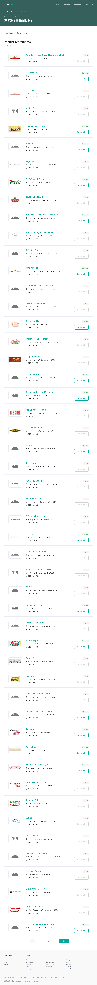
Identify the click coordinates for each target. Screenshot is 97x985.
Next (64, 941)
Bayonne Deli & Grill (34, 197)
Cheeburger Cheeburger (36, 339)
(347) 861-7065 (33, 540)
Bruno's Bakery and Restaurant (39, 232)
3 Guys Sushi (31, 73)
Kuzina (28, 818)
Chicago (68, 960)
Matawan (49, 969)
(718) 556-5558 (33, 611)
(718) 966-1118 (33, 398)
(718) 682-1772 (33, 576)
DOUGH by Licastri (34, 481)
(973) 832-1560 (33, 789)
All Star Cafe (31, 108)
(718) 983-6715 (33, 753)
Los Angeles (29, 962)
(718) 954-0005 (33, 61)
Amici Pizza (31, 144)
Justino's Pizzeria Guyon (36, 765)
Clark (27, 966)
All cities (67, 5)
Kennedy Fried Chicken (36, 782)
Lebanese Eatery (33, 871)
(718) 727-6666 (33, 842)
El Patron (29, 534)
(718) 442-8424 (33, 328)
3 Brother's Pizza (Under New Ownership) (44, 55)
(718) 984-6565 (33, 345)
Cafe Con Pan (31, 250)
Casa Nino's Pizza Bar (35, 303)
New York (13, 11)
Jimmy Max (30, 747)
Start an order (81, 61)
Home (58, 5)
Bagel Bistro (31, 161)
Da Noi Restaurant (34, 427)
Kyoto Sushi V (31, 835)
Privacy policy (23, 977)
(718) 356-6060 (33, 150)
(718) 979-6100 (33, 736)
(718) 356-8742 (33, 665)
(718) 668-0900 (33, 594)
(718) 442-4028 (33, 274)
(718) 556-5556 (33, 878)
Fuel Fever (30, 676)
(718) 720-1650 (33, 434)
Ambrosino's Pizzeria (35, 126)
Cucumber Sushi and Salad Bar (39, 392)
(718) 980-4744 (33, 824)
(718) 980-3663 (33, 913)
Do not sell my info (57, 977)
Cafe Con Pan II (32, 268)
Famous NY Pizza (33, 605)
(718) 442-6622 (33, 505)
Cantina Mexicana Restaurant (39, 285)
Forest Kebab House (34, 623)
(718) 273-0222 (33, 203)
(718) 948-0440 (33, 310)
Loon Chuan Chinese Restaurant (40, 924)
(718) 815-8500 (33, 700)
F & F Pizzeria (31, 587)
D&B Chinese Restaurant (36, 410)
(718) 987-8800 (33, 132)
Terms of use (9, 977)
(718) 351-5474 (33, 292)
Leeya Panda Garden (35, 889)
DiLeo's (28, 445)
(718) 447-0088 (33, 79)
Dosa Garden (31, 463)
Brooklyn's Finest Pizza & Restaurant (42, 214)
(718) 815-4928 (33, 558)
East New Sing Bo (33, 498)
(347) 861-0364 (33, 257)
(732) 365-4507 (33, 97)
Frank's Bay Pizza (33, 640)
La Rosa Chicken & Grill (36, 853)
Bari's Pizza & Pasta (34, 179)
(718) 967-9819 (33, 931)
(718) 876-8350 (33, 647)
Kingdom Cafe (32, 800)
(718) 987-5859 (33, 239)
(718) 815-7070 (33, 221)
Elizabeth (69, 966)
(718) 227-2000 (33, 115)
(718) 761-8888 (33, 452)
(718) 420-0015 (33, 682)
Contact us (89, 5)
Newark (28, 964)
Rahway (28, 969)
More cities (69, 969)
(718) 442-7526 (33, 416)
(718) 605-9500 (33, 381)
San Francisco (50, 962)
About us (77, 5)
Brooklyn (48, 960)
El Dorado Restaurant (35, 516)
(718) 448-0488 (33, 718)
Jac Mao (29, 729)
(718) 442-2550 (33, 629)
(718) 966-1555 (33, 860)
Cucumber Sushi (33, 374)
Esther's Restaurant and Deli (38, 569)
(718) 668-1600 (33, 487)
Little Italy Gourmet (34, 906)
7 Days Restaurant (33, 90)
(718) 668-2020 (33, 771)
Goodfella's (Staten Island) (37, 694)
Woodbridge (49, 966)
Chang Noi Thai (32, 321)
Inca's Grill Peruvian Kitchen (38, 711)
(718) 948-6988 (33, 807)
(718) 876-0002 (33, 186)
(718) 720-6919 (33, 168)
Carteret (68, 962)
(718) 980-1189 (33, 895)
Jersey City (69, 964)
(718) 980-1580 (33, 523)
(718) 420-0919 (33, 469)
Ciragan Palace (32, 356)
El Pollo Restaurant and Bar (38, 552)
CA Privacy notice (39, 977)
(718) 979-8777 (33, 363)
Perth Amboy (50, 964)
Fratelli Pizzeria (32, 658)
